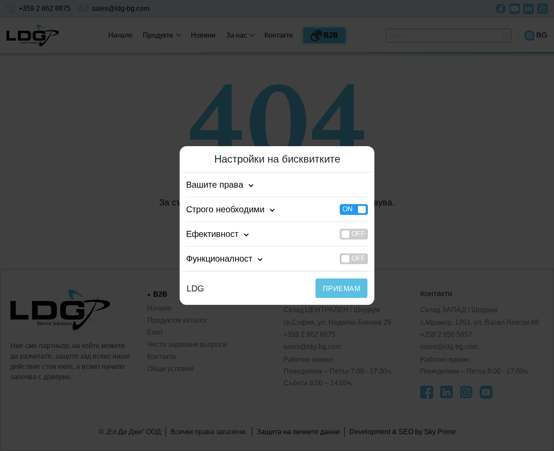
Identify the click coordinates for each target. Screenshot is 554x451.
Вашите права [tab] (214, 184)
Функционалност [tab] (219, 258)
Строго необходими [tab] (225, 209)
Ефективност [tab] (212, 234)
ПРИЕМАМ (341, 288)
